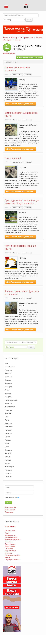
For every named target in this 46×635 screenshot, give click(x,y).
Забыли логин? (10, 510)
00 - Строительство (26, 38)
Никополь (8, 433)
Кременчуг (8, 410)
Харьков (8, 460)
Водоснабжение (10, 551)
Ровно (7, 443)
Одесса (7, 437)
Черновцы (8, 476)
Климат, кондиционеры (13, 540)
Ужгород (8, 453)
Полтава (8, 440)
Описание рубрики (9, 53)
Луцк (6, 417)
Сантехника (9, 548)
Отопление (8, 542)
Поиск (29, 20)
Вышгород (8, 387)
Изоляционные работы (12, 555)
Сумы (7, 447)
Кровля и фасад (10, 535)
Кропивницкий (10, 407)
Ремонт (7, 533)
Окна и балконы (10, 544)
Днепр (7, 390)
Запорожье (9, 397)
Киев (6, 363)
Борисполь (8, 370)
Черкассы (8, 470)
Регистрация (9, 512)
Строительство (10, 531)
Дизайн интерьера (11, 537)
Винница (8, 380)
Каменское (8, 403)
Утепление (8, 553)
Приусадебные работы (12, 560)
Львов (7, 420)
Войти (8, 503)
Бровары (8, 373)
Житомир (14, 38)
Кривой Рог (9, 413)
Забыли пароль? (10, 508)
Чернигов (8, 473)
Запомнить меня (11, 498)
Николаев (8, 430)
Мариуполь (8, 423)
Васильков (8, 377)
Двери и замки (10, 546)
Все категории (10, 526)
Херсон (7, 463)
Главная (5, 38)
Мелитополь (9, 427)
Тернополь (8, 450)
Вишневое (8, 383)
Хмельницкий (9, 467)
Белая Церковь (10, 367)
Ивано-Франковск (11, 400)
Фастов (7, 457)
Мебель (7, 557)
